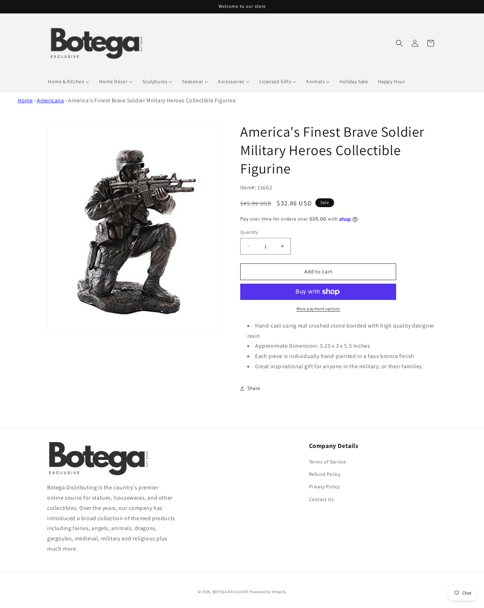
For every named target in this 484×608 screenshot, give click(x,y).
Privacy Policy (324, 486)
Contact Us (321, 499)
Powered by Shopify (267, 591)
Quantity (249, 232)
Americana (50, 100)
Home (25, 100)
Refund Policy (325, 474)
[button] (399, 43)
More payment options (318, 308)
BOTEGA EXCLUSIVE (231, 591)
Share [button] (253, 388)
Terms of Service (327, 462)
